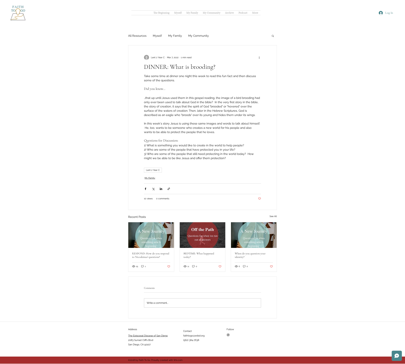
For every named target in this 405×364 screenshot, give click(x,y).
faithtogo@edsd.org (194, 335)
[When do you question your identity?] (254, 235)
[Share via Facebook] (145, 188)
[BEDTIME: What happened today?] (202, 235)
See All (273, 216)
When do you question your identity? (250, 255)
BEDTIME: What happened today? (199, 255)
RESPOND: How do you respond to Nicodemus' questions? (150, 255)
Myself (157, 35)
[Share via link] (168, 188)
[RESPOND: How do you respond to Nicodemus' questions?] (151, 235)
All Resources (137, 35)
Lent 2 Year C (153, 170)
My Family (175, 35)
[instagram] (228, 334)
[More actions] (259, 57)
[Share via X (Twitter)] (153, 188)
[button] (272, 35)
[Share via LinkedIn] (160, 188)
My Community (198, 35)
